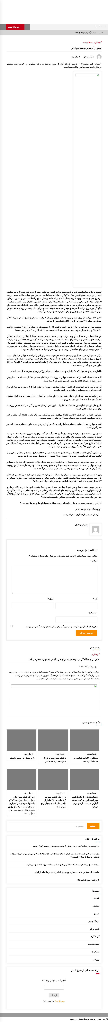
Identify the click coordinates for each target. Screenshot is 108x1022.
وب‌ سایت (93, 612)
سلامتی (96, 906)
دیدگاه (93, 561)
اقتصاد (96, 898)
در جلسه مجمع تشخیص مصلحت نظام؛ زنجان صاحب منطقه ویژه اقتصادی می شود (63, 864)
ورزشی (96, 959)
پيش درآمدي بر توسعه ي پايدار (87, 48)
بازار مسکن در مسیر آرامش (22, 758)
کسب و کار (94, 929)
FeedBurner (60, 1001)
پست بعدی (94, 647)
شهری (96, 913)
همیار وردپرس (76, 1019)
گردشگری (98, 42)
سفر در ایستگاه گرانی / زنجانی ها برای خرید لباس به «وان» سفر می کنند (63, 659)
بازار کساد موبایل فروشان (88, 880)
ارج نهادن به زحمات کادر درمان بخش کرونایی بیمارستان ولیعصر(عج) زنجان (66, 846)
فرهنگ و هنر (94, 921)
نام (95, 598)
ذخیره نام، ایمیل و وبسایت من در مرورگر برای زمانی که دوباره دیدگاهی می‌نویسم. (61, 626)
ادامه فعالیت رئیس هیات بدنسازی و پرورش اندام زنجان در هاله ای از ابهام (67, 872)
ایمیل (51, 598)
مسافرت (95, 951)
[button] (27, 27)
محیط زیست (88, 42)
